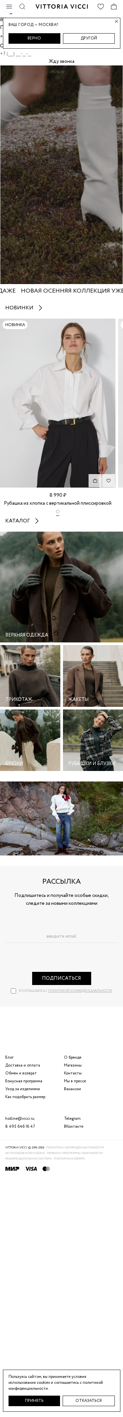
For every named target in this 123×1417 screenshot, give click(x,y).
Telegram (72, 1118)
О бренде (72, 1057)
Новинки (19, 308)
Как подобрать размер (25, 1097)
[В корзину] (95, 480)
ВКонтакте (73, 1126)
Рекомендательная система (28, 1159)
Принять (34, 1401)
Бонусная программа (23, 1081)
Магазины (73, 1065)
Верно (34, 38)
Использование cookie (25, 1153)
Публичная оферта (69, 1159)
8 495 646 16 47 (20, 1126)
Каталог (17, 521)
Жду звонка (61, 61)
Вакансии (72, 1089)
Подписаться (61, 978)
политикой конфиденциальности (80, 991)
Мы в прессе (75, 1081)
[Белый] (57, 513)
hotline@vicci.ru (19, 1118)
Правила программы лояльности (75, 1153)
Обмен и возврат (21, 1073)
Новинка (15, 325)
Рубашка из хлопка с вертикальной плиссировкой (58, 503)
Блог (9, 1057)
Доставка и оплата (22, 1065)
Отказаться (88, 1401)
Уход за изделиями (22, 1089)
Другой (89, 38)
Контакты (73, 1073)
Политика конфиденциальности (75, 1147)
